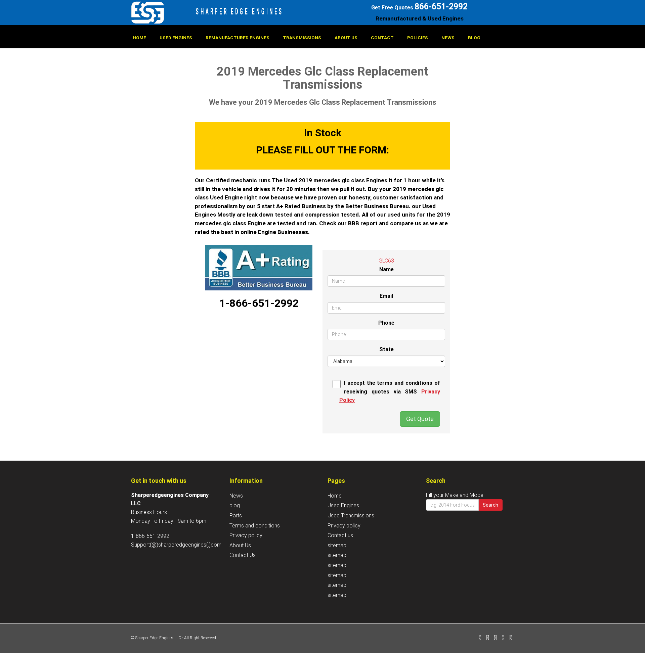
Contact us (340, 535)
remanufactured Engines (237, 37)
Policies (417, 37)
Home (139, 37)
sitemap (337, 545)
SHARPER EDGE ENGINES (240, 11)
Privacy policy (245, 535)
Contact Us (242, 555)
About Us (346, 37)
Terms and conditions (254, 525)
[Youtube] (510, 638)
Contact (382, 37)
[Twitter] (487, 638)
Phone (386, 323)
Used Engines (176, 37)
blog (474, 37)
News (448, 37)
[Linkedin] (495, 638)
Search (490, 505)
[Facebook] (479, 638)
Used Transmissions (351, 515)
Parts (235, 515)
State (386, 349)
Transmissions (302, 37)
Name (386, 269)
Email (386, 296)
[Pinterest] (503, 638)
